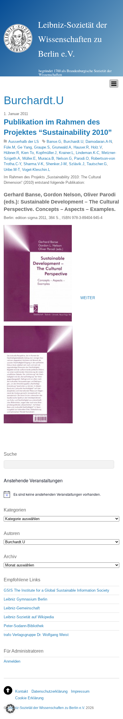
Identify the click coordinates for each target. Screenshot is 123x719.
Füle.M (9, 147)
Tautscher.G (97, 164)
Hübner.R (11, 153)
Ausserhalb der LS (23, 141)
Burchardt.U (73, 141)
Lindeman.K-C (87, 153)
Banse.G (54, 141)
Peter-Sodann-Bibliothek (24, 626)
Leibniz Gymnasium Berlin (25, 599)
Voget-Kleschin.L (36, 169)
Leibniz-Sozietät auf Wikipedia (29, 617)
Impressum (80, 691)
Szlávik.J (76, 164)
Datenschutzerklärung (49, 691)
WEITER (87, 298)
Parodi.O (81, 158)
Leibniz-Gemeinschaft (22, 608)
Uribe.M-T (12, 169)
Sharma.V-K (33, 164)
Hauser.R (81, 147)
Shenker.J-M (56, 164)
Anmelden (12, 661)
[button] (10, 708)
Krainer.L (66, 153)
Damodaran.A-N (99, 141)
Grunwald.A (61, 147)
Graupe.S (42, 147)
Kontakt (21, 691)
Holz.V (96, 147)
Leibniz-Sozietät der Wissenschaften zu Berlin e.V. (46, 708)
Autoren (12, 533)
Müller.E (29, 158)
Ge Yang (24, 147)
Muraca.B (46, 158)
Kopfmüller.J (46, 153)
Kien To (27, 153)
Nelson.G (64, 158)
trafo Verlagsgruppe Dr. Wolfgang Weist (36, 635)
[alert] (61, 494)
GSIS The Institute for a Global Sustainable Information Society (56, 590)
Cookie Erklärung (29, 698)
